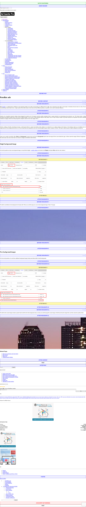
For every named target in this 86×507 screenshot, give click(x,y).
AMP (18, 396)
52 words (83, 133)
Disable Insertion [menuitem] (9, 495)
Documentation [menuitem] (8, 481)
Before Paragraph (8, 66)
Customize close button (9, 79)
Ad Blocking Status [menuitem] (10, 496)
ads (9, 396)
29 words (83, 147)
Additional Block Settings (13, 41)
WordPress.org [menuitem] (8, 480)
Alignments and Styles (12, 32)
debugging (69, 396)
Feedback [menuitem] (7, 485)
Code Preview (10, 29)
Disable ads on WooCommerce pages (12, 77)
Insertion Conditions (12, 38)
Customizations (8, 60)
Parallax (4, 106)
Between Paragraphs (9, 69)
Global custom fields (9, 63)
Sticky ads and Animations (10, 70)
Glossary (7, 26)
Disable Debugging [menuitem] (10, 487)
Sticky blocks (7, 71)
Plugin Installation (8, 22)
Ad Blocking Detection (12, 57)
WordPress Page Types (12, 36)
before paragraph (32, 396)
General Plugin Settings (12, 39)
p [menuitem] (8, 491)
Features (6, 21)
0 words (84, 155)
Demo (4, 65)
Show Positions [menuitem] (9, 490)
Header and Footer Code (12, 34)
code (57, 396)
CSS (61, 396)
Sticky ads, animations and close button (10, 353)
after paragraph (15, 396)
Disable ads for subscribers (10, 80)
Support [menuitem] (6, 484)
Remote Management (9, 62)
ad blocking (2, 396)
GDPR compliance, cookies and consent (13, 86)
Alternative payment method (10, 88)
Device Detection (11, 52)
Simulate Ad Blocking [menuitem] (10, 497)
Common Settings (8, 24)
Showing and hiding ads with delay (12, 84)
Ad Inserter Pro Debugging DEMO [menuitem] (10, 486)
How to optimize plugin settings (11, 75)
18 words (83, 255)
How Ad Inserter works (9, 74)
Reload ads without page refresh (11, 83)
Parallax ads (7, 72)
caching (46, 396)
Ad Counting (10, 51)
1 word (84, 242)
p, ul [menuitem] (9, 492)
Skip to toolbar (3, 478)
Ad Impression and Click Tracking (14, 55)
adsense (11, 396)
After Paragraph (8, 68)
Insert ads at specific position (10, 81)
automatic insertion (26, 396)
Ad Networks (7, 58)
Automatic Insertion (11, 30)
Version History (6, 89)
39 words (83, 309)
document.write (80, 396)
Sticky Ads (10, 53)
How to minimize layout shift (11, 87)
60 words (83, 103)
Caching (9, 48)
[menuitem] (44, 500)
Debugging (7, 61)
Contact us (5, 90)
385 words (83, 101)
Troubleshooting (8, 64)
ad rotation (6, 396)
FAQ (4, 73)
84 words (83, 113)
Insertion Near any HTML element (14, 43)
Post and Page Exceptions (13, 47)
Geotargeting (10, 54)
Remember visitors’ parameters (11, 82)
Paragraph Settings (11, 35)
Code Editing (10, 28)
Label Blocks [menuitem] (8, 488)
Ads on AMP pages (11, 44)
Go (80, 391)
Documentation (6, 20)
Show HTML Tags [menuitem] (9, 493)
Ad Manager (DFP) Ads (12, 45)
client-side (51, 396)
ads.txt (9, 46)
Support (4, 470)
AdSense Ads (10, 37)
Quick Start (7, 23)
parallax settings (34, 150)
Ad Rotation (10, 49)
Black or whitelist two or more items (12, 78)
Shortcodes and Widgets (12, 31)
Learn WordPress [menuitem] (8, 483)
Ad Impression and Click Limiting (14, 56)
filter (84, 396)
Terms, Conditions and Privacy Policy (10, 473)
